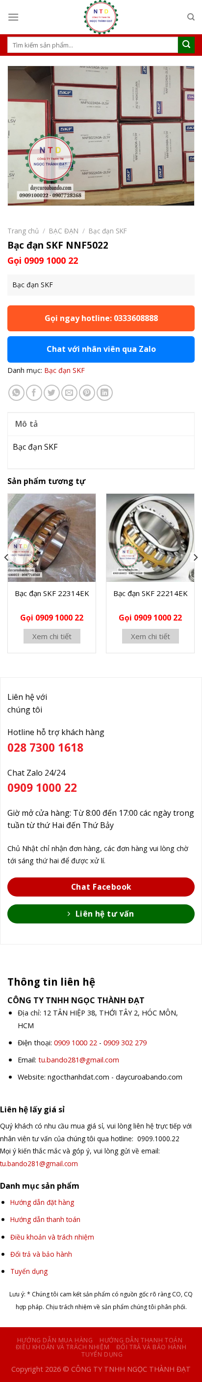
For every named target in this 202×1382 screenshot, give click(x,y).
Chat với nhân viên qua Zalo (101, 349)
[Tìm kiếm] (191, 17)
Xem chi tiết (52, 636)
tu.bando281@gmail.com (78, 1059)
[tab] (101, 424)
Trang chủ (23, 230)
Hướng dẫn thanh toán (141, 1340)
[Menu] (13, 17)
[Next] (195, 577)
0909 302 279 (125, 1042)
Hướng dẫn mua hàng (55, 1340)
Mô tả (26, 423)
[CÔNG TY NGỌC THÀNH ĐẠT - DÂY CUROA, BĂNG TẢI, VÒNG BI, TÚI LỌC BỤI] (101, 17)
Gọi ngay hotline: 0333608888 (101, 318)
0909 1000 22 (75, 1042)
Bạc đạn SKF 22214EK (150, 593)
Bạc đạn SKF (108, 230)
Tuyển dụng (102, 1354)
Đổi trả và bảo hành (151, 1347)
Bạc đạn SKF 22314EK (52, 593)
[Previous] (7, 577)
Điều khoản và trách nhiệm (62, 1347)
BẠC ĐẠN (63, 230)
